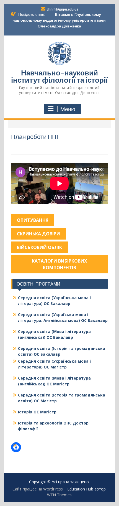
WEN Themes (59, 494)
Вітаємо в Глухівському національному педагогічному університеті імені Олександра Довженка (59, 20)
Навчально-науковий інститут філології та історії (59, 76)
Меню (67, 109)
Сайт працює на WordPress (37, 489)
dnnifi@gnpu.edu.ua (62, 9)
